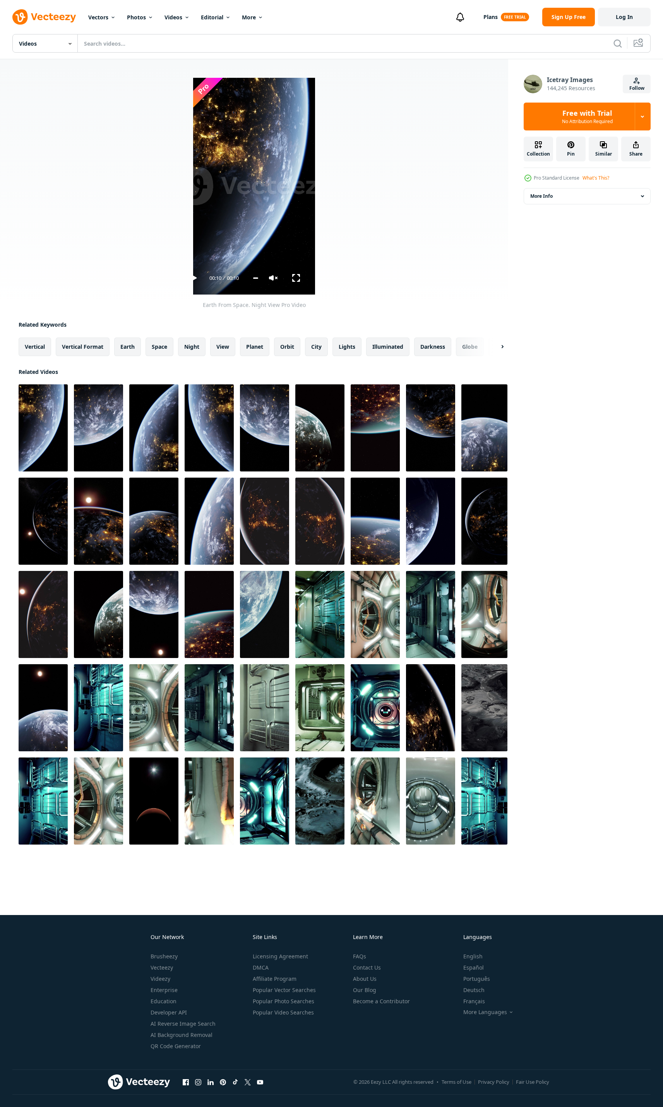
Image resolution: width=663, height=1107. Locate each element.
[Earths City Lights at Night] (430, 521)
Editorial (212, 17)
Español (473, 967)
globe (470, 346)
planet (254, 346)
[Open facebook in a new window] (186, 1082)
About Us (365, 978)
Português (476, 978)
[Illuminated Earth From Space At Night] (319, 427)
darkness (432, 346)
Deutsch (474, 990)
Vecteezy (162, 967)
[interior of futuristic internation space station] (319, 614)
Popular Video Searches (283, 1012)
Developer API (169, 1012)
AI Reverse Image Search (183, 1023)
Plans (490, 17)
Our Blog (364, 990)
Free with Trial (587, 116)
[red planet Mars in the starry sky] (153, 801)
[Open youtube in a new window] (260, 1082)
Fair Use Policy (532, 1081)
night (191, 346)
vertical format (82, 346)
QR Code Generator (176, 1046)
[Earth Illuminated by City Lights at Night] (375, 521)
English (473, 956)
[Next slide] (495, 347)
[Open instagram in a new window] (198, 1082)
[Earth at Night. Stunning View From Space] (430, 427)
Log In (624, 17)
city (316, 346)
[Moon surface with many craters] (484, 707)
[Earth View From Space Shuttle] (43, 707)
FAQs (359, 956)
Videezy (160, 978)
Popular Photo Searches (283, 1001)
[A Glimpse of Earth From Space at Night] (209, 614)
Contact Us (367, 967)
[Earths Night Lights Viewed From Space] (264, 521)
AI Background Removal (181, 1034)
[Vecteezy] (44, 17)
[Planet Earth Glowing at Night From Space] (98, 521)
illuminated (387, 346)
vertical (35, 346)
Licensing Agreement (280, 956)
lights (347, 346)
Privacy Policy (493, 1081)
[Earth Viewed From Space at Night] (153, 427)
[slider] (255, 278)
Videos (173, 17)
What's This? (595, 178)
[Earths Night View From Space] (209, 521)
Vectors (98, 17)
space (159, 346)
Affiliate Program (274, 978)
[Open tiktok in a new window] (235, 1082)
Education (163, 1001)
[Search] (617, 43)
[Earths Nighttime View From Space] (98, 427)
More (249, 17)
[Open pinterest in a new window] (223, 1082)
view (222, 346)
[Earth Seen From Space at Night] (319, 521)
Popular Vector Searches (284, 990)
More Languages (485, 1012)
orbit (287, 346)
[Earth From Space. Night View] (43, 427)
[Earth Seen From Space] (153, 614)
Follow (636, 88)
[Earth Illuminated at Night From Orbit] (430, 707)
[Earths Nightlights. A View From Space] (43, 521)
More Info (541, 196)
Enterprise (164, 990)
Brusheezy (164, 956)
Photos (136, 17)
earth (127, 346)
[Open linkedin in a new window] (210, 1082)
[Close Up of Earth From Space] (264, 614)
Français (474, 1001)
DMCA (261, 967)
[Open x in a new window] (248, 1082)
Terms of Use (456, 1081)
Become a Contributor (381, 1001)
